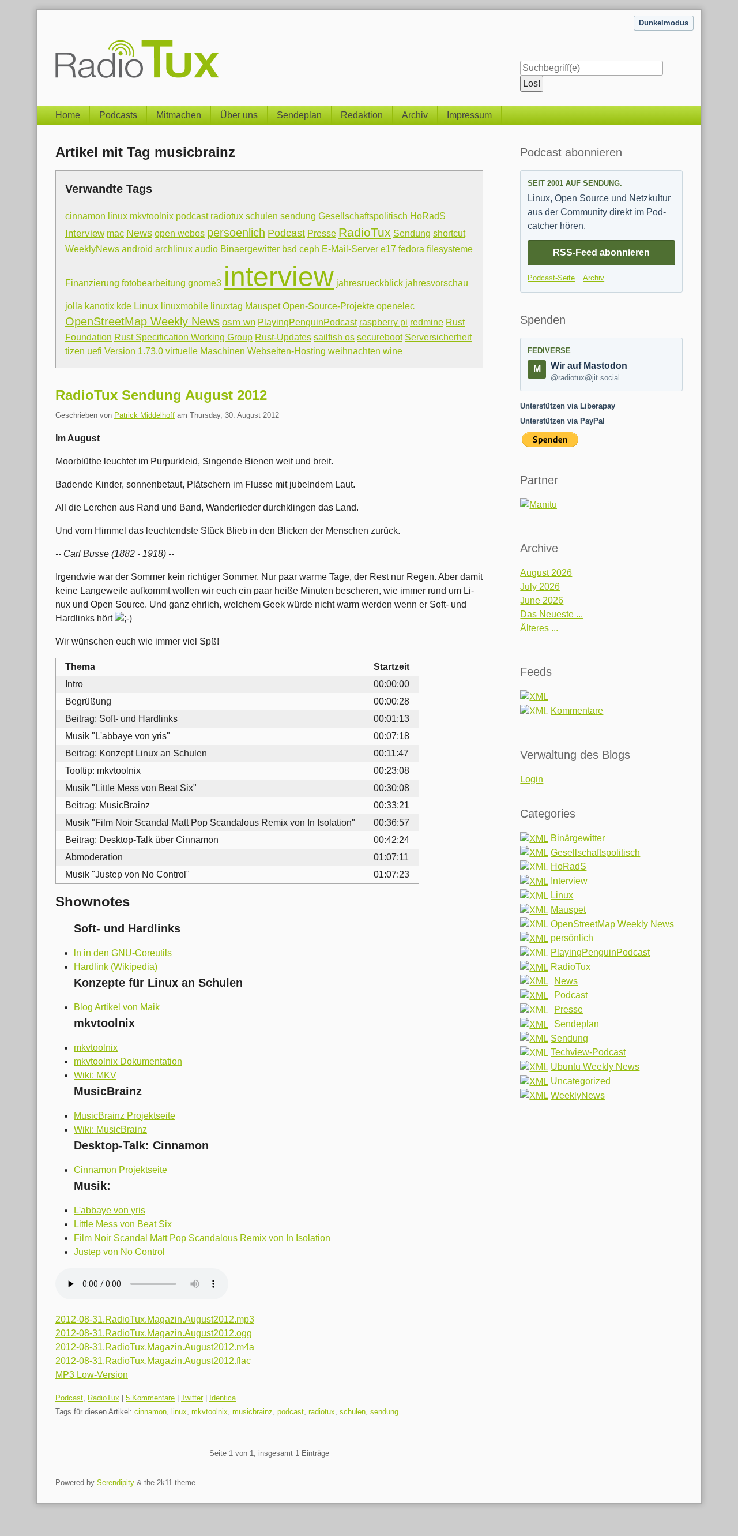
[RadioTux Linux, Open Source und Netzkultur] (55, 44)
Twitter (192, 1397)
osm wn (238, 322)
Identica (222, 1397)
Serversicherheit (438, 337)
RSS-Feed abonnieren (601, 252)
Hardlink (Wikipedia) (115, 967)
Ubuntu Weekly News (595, 1067)
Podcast (286, 233)
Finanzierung (92, 283)
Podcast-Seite (551, 278)
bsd (289, 249)
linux (117, 216)
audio (206, 249)
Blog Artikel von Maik (117, 1007)
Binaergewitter (250, 248)
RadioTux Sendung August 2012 (161, 395)
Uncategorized (581, 1081)
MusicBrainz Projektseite (124, 1116)
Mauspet (262, 306)
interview (279, 276)
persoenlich (236, 232)
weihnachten (354, 351)
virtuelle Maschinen (205, 351)
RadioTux (364, 232)
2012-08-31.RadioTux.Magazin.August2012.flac (153, 1361)
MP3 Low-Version (91, 1375)
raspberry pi (383, 322)
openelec (395, 306)
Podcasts (118, 115)
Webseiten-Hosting (286, 351)
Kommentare (577, 710)
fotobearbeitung (154, 283)
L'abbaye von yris (109, 1210)
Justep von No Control (119, 1252)
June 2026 (541, 600)
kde (123, 306)
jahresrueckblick (369, 283)
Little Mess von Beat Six (123, 1224)
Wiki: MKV (95, 1075)
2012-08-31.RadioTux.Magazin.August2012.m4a (154, 1347)
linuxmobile (184, 306)
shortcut (449, 233)
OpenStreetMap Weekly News (142, 321)
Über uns (239, 115)
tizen (75, 351)
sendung (298, 216)
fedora (411, 249)
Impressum (469, 115)
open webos (180, 233)
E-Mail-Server (350, 249)
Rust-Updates (283, 337)
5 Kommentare (150, 1397)
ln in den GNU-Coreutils (123, 953)
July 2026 (540, 586)
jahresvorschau (436, 283)
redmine (426, 322)
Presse (321, 233)
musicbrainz (252, 1411)
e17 (388, 249)
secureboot (379, 337)
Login (531, 779)
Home (67, 115)
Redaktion (362, 115)
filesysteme (450, 249)
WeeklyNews (92, 248)
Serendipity (115, 1482)
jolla (73, 306)
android (137, 249)
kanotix (99, 306)
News (139, 233)
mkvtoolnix (152, 216)
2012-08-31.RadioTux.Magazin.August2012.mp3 (154, 1319)
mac (115, 233)
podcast (192, 216)
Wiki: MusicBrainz (110, 1129)
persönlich (572, 938)
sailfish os (334, 337)
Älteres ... (539, 628)
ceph (309, 249)
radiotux (226, 216)
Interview (84, 233)
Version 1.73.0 (133, 351)
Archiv (415, 115)
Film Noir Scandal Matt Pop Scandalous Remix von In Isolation (202, 1238)
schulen (262, 216)
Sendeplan (299, 115)
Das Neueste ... (551, 614)
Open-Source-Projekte (328, 306)
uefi (94, 351)
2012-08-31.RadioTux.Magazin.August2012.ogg (153, 1333)
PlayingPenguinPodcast (307, 322)
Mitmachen (178, 115)
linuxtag (226, 306)
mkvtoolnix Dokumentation (128, 1061)
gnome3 (204, 283)
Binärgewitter (578, 838)
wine (392, 351)
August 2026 (546, 573)
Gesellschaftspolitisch (363, 216)
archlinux (174, 249)
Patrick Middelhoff (144, 415)
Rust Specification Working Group (183, 337)
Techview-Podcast (588, 1052)
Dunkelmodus (663, 22)
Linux (146, 305)
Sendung (412, 233)
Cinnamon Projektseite (120, 1170)
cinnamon (85, 216)
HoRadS (428, 216)
